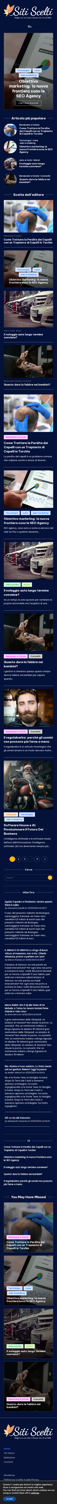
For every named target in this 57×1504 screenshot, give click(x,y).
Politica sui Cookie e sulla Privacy (21, 1479)
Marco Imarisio (15, 959)
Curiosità (45, 176)
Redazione (9, 1457)
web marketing (29, 75)
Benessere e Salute (29, 125)
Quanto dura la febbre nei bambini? (34, 181)
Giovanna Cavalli (16, 908)
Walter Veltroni (15, 1072)
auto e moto (25, 160)
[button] (28, 103)
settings (35, 1493)
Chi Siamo (9, 1453)
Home (7, 1448)
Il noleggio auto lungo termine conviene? (32, 165)
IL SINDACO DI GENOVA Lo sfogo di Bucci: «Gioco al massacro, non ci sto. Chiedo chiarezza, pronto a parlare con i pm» (26, 953)
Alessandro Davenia (17, 1121)
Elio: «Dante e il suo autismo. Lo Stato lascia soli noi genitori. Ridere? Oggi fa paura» (28, 1068)
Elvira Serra (13, 1014)
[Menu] (29, 26)
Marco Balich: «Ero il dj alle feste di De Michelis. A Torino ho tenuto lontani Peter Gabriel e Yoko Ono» (26, 1008)
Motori (37, 160)
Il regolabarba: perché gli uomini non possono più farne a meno (28, 740)
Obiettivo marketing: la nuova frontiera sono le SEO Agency (28, 88)
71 (37, 859)
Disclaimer (9, 1475)
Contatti (8, 1462)
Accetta (9, 1499)
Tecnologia (23, 70)
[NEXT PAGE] (44, 859)
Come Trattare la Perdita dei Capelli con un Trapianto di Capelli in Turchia (36, 131)
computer (11, 814)
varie (37, 70)
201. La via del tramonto (17, 1117)
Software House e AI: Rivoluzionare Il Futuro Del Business (23, 829)
